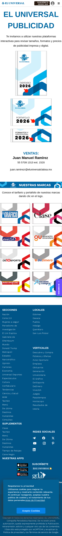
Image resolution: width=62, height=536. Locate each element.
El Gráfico (38, 379)
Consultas (7, 420)
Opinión (6, 363)
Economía (7, 371)
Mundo (5, 344)
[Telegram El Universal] (34, 438)
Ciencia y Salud (10, 393)
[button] (42, 3)
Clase (5, 428)
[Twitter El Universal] (53, 438)
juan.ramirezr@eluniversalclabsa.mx (31, 169)
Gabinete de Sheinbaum (8, 339)
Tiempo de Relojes (11, 450)
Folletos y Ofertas (42, 356)
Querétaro (38, 329)
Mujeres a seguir (10, 322)
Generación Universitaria (39, 373)
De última (7, 408)
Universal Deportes (12, 374)
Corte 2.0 (7, 318)
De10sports (38, 382)
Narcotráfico (8, 359)
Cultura (6, 382)
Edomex (37, 314)
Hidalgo (37, 325)
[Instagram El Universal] (44, 444)
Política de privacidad (13, 532)
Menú (5, 404)
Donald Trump (9, 348)
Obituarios (38, 367)
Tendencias (8, 389)
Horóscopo (38, 401)
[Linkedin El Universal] (34, 449)
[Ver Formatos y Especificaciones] (31, 135)
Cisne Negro (8, 454)
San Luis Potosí (40, 333)
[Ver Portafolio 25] (31, 112)
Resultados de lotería (40, 407)
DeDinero (37, 386)
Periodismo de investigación (9, 327)
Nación (5, 314)
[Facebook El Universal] (43, 438)
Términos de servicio (38, 532)
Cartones (7, 367)
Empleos (37, 364)
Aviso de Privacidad (35, 500)
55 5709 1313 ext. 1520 (31, 162)
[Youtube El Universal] (35, 444)
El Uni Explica (9, 333)
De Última (7, 439)
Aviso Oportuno (40, 360)
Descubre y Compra (43, 352)
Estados (6, 356)
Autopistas (7, 416)
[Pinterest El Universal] (53, 444)
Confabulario (8, 386)
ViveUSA (37, 390)
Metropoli (7, 352)
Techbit (6, 401)
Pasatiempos (39, 397)
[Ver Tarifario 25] (31, 73)
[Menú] (58, 3)
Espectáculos (9, 378)
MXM (4, 397)
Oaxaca (36, 318)
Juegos (36, 394)
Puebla (36, 322)
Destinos (6, 412)
